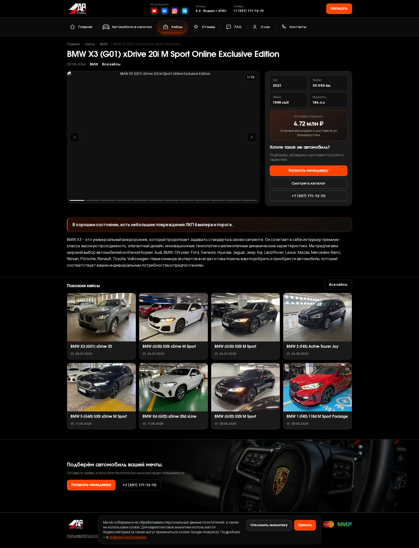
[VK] (164, 11)
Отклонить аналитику (269, 525)
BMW (104, 44)
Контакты (298, 26)
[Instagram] (174, 11)
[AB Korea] (77, 9)
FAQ (237, 26)
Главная (85, 26)
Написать (339, 8)
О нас (265, 26)
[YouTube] (154, 11)
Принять (305, 525)
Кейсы (176, 26)
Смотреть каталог (308, 183)
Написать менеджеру (309, 170)
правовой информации (127, 537)
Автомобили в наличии (132, 26)
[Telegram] (185, 11)
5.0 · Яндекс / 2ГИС (211, 10)
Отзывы (208, 26)
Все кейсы (111, 64)
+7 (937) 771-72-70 (248, 10)
